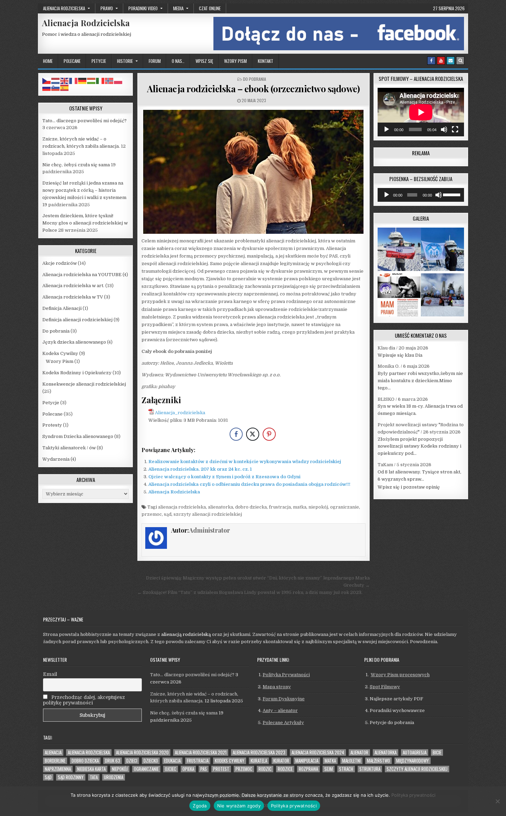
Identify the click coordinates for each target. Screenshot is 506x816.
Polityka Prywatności (286, 674)
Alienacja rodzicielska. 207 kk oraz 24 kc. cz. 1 (200, 469)
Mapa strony (277, 686)
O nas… (178, 60)
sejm (328, 769)
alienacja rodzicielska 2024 (318, 752)
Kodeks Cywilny (60, 353)
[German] (82, 80)
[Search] (460, 60)
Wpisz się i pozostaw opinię (409, 487)
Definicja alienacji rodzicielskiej (77, 319)
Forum (155, 60)
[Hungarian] (91, 80)
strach (346, 769)
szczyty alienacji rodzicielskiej (207, 514)
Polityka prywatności (413, 795)
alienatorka (220, 507)
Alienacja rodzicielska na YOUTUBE (82, 274)
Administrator (209, 530)
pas (203, 769)
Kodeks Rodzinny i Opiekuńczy (77, 372)
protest (221, 769)
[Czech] (46, 80)
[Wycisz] (444, 129)
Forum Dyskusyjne (284, 698)
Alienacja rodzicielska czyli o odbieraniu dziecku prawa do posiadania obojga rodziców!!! (249, 484)
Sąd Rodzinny (71, 777)
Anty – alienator (280, 710)
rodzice (285, 769)
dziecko (151, 760)
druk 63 (112, 760)
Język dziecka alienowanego (74, 342)
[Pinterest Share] (269, 434)
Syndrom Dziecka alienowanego (77, 436)
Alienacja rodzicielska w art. (73, 285)
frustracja (280, 507)
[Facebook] (431, 60)
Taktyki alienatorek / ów (69, 447)
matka (299, 507)
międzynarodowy (412, 760)
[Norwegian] (109, 80)
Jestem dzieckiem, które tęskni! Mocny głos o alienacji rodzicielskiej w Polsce (85, 223)
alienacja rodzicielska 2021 (200, 752)
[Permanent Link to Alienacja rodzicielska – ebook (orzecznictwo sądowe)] (253, 172)
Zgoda (200, 805)
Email (50, 674)
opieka (188, 769)
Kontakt (265, 60)
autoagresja (414, 752)
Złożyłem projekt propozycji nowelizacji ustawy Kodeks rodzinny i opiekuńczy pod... (419, 446)
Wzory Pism (235, 60)
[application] (421, 112)
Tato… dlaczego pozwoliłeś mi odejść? (84, 120)
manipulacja (306, 760)
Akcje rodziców (59, 263)
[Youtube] (441, 60)
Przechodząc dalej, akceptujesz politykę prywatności (84, 699)
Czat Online (210, 8)
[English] (64, 80)
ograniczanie (344, 507)
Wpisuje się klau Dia (400, 355)
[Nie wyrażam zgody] (497, 801)
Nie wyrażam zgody (239, 805)
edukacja (172, 760)
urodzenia (113, 777)
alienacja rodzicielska (182, 507)
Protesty (52, 425)
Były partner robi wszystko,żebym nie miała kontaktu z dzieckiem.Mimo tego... (420, 380)
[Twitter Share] (252, 434)
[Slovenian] (55, 87)
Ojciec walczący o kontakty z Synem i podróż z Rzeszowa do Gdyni (224, 476)
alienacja (53, 752)
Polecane (72, 60)
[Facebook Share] (236, 434)
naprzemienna (58, 769)
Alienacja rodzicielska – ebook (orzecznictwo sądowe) (253, 89)
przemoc (151, 514)
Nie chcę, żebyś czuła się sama (76, 164)
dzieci (131, 760)
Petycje (99, 60)
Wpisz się (204, 60)
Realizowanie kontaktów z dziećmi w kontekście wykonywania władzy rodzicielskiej (244, 461)
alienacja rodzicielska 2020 (142, 752)
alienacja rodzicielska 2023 (259, 752)
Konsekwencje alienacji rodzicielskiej (84, 384)
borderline (55, 760)
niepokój (318, 507)
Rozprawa (308, 769)
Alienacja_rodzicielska (180, 412)
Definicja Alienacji (62, 308)
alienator (359, 752)
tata (94, 777)
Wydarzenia (56, 459)
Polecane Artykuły (283, 722)
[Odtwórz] (386, 129)
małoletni (351, 760)
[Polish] (118, 80)
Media (178, 8)
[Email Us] (450, 60)
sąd (167, 514)
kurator (281, 760)
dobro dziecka (251, 507)
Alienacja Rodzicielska (86, 22)
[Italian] (100, 80)
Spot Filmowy (385, 686)
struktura (369, 769)
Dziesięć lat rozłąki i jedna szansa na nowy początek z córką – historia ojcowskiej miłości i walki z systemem (84, 190)
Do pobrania (254, 79)
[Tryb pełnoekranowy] (455, 129)
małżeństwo (378, 760)
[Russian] (46, 87)
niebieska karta (91, 769)
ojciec (170, 769)
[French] (73, 80)
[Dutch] (55, 80)
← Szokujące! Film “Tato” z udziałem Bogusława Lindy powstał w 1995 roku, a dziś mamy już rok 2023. (249, 592)
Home (48, 60)
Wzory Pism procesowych (400, 674)
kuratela (259, 760)
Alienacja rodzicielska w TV (72, 297)
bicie (437, 752)
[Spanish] (64, 87)
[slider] (452, 194)
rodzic (265, 769)
